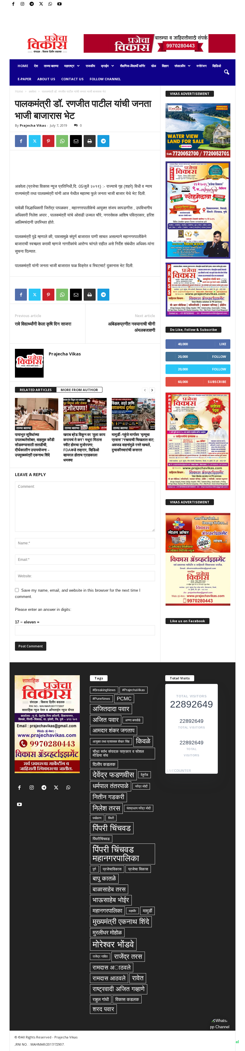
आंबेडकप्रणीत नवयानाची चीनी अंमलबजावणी (131, 327)
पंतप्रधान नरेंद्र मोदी (139, 808)
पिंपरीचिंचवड (101, 839)
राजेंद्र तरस (128, 956)
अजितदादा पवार (111, 709)
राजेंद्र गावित (100, 956)
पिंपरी (111, 818)
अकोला (32, 91)
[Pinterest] (48, 141)
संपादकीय (179, 65)
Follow (219, 356)
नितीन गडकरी (108, 797)
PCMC (124, 699)
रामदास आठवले (109, 978)
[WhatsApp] (50, 4)
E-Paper (24, 79)
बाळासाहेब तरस (109, 889)
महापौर (132, 911)
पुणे (94, 869)
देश (36, 65)
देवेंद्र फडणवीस (113, 774)
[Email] (76, 141)
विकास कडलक (127, 999)
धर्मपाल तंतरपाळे (110, 786)
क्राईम (105, 65)
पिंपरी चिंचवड (112, 828)
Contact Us (72, 79)
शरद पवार (103, 1009)
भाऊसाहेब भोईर (111, 900)
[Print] (90, 141)
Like (222, 344)
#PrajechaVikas (133, 690)
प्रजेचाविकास (112, 869)
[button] (226, 72)
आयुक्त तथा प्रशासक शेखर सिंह (111, 741)
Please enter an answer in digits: (43, 609)
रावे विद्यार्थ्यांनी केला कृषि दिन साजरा (43, 324)
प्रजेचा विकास (138, 869)
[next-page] (152, 390)
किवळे (143, 741)
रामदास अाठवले (112, 967)
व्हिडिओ (216, 65)
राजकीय (90, 65)
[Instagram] (22, 4)
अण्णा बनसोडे (132, 720)
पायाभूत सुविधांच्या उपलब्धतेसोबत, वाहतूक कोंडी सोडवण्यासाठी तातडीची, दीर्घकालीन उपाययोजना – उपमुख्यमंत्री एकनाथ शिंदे (34, 445)
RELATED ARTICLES (36, 389)
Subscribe (217, 381)
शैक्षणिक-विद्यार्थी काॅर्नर (132, 65)
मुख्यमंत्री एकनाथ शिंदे (121, 921)
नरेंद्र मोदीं (141, 786)
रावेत (137, 978)
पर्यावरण (97, 818)
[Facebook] (13, 4)
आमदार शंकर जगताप (113, 730)
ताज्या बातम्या (51, 65)
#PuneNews (101, 698)
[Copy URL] (117, 141)
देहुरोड (144, 774)
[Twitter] (41, 4)
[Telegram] (31, 4)
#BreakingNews (104, 690)
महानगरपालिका (107, 911)
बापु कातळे (104, 878)
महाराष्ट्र (69, 65)
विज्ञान (165, 65)
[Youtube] (59, 4)
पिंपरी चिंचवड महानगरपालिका (116, 854)
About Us (46, 79)
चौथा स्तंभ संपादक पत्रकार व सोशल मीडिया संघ (118, 753)
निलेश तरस (106, 808)
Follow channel (105, 79)
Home (23, 65)
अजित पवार (106, 719)
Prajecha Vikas (33, 125)
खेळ (153, 65)
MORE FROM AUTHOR (79, 389)
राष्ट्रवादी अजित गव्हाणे (119, 989)
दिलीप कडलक (104, 764)
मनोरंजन (201, 65)
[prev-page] (145, 390)
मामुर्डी (147, 910)
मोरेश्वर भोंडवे (113, 944)
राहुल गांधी (101, 999)
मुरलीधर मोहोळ (107, 932)
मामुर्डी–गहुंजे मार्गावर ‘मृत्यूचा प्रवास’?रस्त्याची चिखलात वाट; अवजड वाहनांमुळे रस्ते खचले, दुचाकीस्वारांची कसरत (133, 442)
